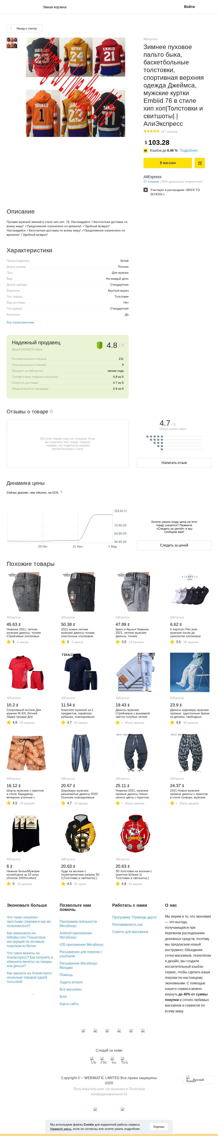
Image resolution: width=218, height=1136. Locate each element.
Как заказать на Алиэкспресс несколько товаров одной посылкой (29, 977)
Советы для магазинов (130, 932)
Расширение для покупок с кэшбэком (81, 954)
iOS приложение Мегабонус (82, 944)
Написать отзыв (174, 463)
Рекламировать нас (127, 924)
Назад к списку (27, 28)
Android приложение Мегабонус (76, 935)
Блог (63, 996)
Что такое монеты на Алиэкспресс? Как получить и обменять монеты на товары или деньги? (30, 959)
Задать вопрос (71, 982)
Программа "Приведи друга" (134, 917)
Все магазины (71, 989)
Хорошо (158, 1126)
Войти (189, 7)
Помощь (66, 975)
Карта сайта (69, 1004)
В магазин (168, 163)
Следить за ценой (174, 545)
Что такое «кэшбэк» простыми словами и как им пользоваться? (29, 921)
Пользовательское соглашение (99, 1089)
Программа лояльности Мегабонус (78, 924)
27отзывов (151, 181)
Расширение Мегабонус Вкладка (79, 965)
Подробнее (189, 150)
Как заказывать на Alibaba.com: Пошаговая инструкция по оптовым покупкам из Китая (26, 939)
